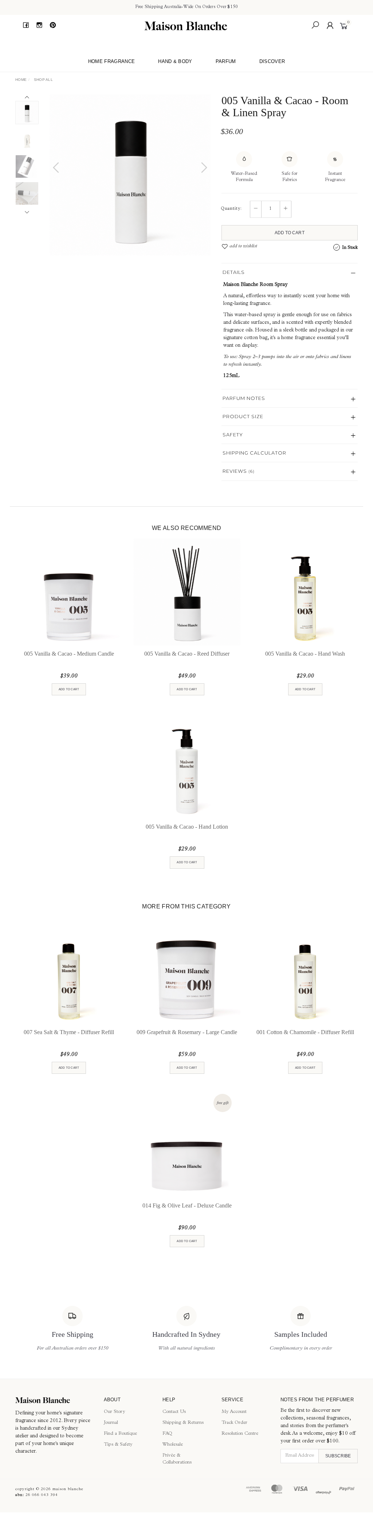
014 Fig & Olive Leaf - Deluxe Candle (187, 1205)
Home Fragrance (111, 61)
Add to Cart (289, 232)
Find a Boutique (120, 1433)
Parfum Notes (244, 398)
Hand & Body (175, 61)
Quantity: (231, 209)
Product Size (243, 416)
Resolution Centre (239, 1433)
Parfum (226, 61)
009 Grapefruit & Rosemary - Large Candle (187, 1032)
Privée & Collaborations (177, 1459)
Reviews (239, 471)
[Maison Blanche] (185, 25)
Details (234, 272)
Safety (233, 434)
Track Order (234, 1423)
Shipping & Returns (183, 1423)
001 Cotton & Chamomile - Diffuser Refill (305, 1032)
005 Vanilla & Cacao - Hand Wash (305, 654)
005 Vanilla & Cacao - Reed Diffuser (186, 654)
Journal (111, 1423)
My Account (234, 1412)
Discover (272, 61)
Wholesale (172, 1444)
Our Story (114, 1412)
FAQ (167, 1433)
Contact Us (174, 1412)
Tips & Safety (118, 1444)
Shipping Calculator (254, 453)
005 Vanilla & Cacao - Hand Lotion (187, 827)
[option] (130, 174)
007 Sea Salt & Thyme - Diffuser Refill (69, 1032)
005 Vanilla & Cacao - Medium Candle (69, 654)
